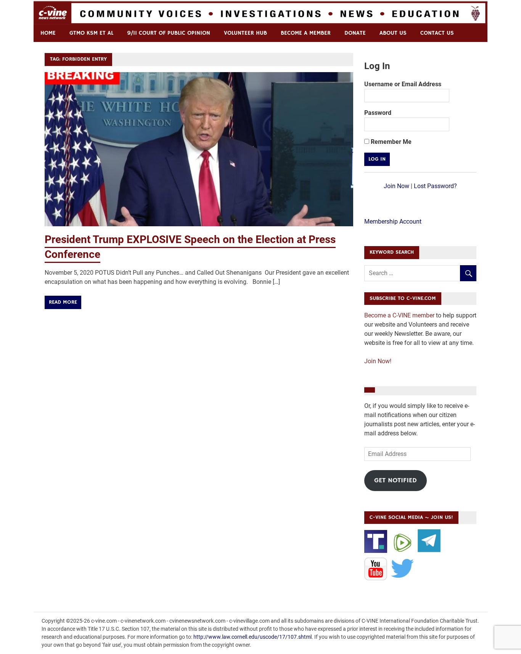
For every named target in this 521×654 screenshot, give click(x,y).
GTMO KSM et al (91, 33)
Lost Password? (435, 186)
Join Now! (377, 361)
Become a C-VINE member (399, 315)
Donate (355, 33)
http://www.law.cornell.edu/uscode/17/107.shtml (252, 637)
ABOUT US (393, 33)
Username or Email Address (402, 84)
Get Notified (395, 480)
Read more (63, 302)
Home (48, 33)
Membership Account (392, 221)
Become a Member (306, 33)
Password (377, 112)
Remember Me (390, 141)
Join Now (396, 186)
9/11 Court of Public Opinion (168, 33)
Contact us (437, 33)
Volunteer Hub (245, 33)
